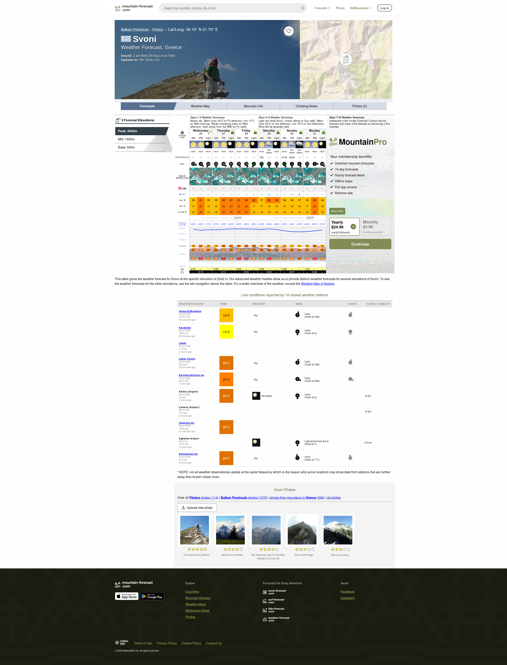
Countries (192, 591)
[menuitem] (147, 106)
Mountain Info (253, 106)
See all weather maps (182, 176)
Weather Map (200, 106)
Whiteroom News (197, 610)
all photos (334, 497)
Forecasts (321, 8)
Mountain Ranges (197, 598)
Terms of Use (143, 643)
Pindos (157, 29)
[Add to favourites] (289, 31)
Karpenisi (185, 327)
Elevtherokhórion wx (191, 375)
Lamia (182, 343)
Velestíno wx (186, 423)
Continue (360, 244)
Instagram (348, 598)
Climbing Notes (306, 106)
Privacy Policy (167, 643)
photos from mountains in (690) (297, 497)
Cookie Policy (191, 643)
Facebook (348, 591)
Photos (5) (359, 106)
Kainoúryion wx (188, 454)
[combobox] (233, 8)
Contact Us (214, 643)
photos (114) (203, 497)
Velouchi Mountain (190, 311)
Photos (340, 8)
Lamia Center (187, 358)
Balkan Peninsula (135, 29)
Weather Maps (195, 604)
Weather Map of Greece (317, 283)
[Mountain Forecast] (134, 8)
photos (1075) (244, 497)
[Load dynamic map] (346, 60)
